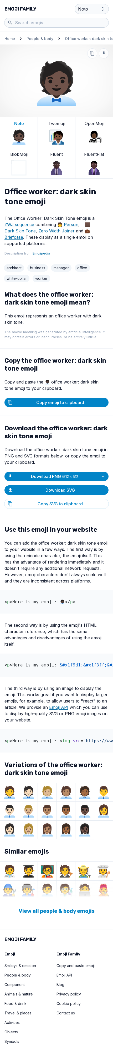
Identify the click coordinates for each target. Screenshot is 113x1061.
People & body (40, 38)
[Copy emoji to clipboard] (92, 53)
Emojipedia (41, 253)
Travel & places (18, 1013)
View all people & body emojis (57, 911)
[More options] (103, 476)
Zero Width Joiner (56, 230)
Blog (60, 984)
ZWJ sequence (19, 224)
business (37, 268)
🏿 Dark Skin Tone (20, 230)
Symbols (11, 1041)
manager (61, 268)
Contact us (65, 1013)
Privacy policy (68, 994)
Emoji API (58, 707)
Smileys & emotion (20, 965)
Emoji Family (20, 9)
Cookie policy (68, 1003)
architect (14, 268)
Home (9, 38)
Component (14, 984)
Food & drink (15, 1003)
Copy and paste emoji (75, 965)
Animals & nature (18, 994)
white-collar (17, 278)
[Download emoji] (104, 53)
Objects (11, 1032)
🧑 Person (67, 224)
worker (41, 278)
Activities (12, 1022)
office (82, 268)
